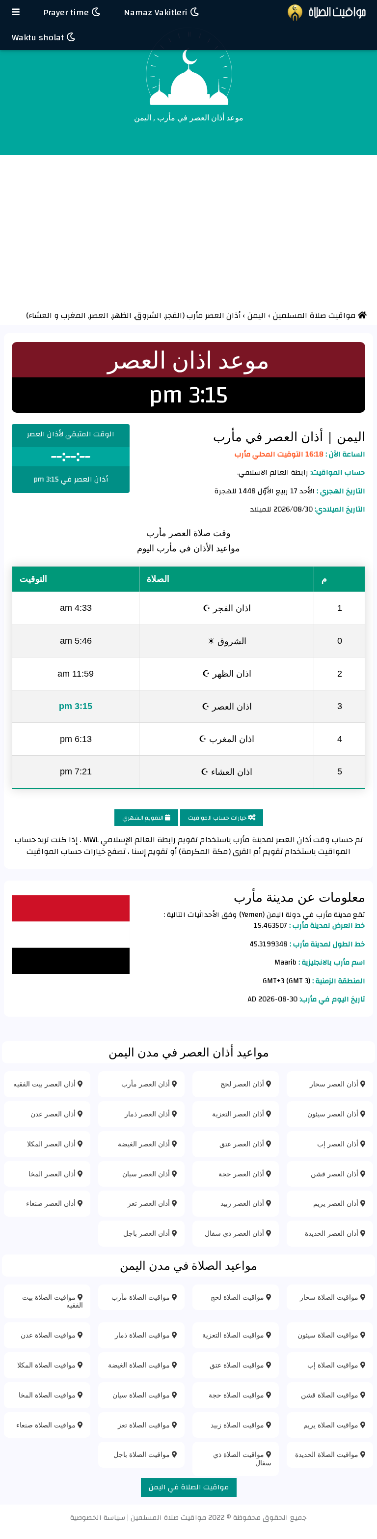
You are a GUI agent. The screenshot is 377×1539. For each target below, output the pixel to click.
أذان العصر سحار (335, 1083)
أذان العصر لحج (243, 1083)
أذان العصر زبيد (243, 1203)
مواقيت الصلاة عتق (238, 1364)
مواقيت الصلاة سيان (142, 1394)
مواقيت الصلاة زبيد (238, 1424)
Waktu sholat (39, 37)
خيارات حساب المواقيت (218, 817)
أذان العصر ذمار (148, 1113)
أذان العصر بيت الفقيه (45, 1083)
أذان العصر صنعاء (52, 1203)
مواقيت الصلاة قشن (330, 1394)
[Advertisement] (188, 228)
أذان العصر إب (338, 1143)
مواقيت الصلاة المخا (48, 1394)
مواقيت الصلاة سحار (330, 1297)
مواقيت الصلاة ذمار (143, 1335)
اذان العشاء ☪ (226, 771)
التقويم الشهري (143, 817)
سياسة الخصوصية (97, 1517)
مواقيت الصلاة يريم (331, 1424)
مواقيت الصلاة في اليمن (189, 1487)
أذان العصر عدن (54, 1113)
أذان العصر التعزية (239, 1113)
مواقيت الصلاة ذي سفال (242, 1458)
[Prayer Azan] (15, 12)
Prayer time (67, 12)
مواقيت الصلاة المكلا (47, 1364)
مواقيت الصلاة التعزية (234, 1335)
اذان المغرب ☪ (226, 738)
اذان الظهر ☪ (226, 673)
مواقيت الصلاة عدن (49, 1335)
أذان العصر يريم (336, 1203)
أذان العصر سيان (147, 1173)
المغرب (74, 315)
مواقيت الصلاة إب (333, 1364)
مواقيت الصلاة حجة (237, 1394)
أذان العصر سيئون (333, 1113)
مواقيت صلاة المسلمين (168, 1517)
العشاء (40, 315)
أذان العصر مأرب (146, 1083)
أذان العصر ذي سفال (235, 1233)
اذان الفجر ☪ (227, 608)
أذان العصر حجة (242, 1173)
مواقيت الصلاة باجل (142, 1454)
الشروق (149, 315)
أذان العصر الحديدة (332, 1233)
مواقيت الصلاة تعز (145, 1424)
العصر (99, 315)
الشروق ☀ (226, 641)
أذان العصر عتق (242, 1143)
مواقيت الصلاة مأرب (141, 1297)
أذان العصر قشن (335, 1173)
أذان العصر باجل (147, 1233)
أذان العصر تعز (150, 1203)
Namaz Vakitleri (157, 12)
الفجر (173, 315)
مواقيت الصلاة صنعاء (47, 1424)
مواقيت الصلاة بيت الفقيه (52, 1301)
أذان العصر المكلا (52, 1143)
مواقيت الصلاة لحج (238, 1297)
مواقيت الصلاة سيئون (328, 1335)
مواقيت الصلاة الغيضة (140, 1364)
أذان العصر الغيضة (145, 1143)
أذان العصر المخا (53, 1173)
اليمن (349, 436)
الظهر (123, 315)
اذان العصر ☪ (227, 706)
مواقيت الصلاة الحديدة (327, 1454)
